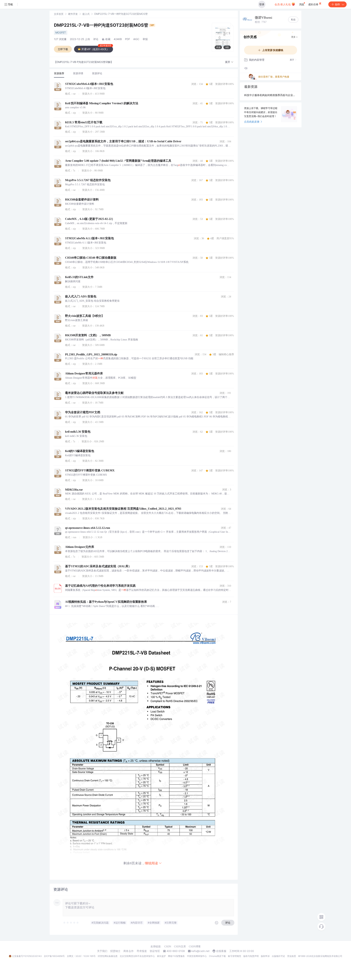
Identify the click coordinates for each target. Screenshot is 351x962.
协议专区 (155, 951)
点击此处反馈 (251, 121)
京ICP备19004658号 (54, 956)
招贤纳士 (115, 951)
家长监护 (161, 956)
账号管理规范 (234, 956)
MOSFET (60, 32)
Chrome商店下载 (217, 956)
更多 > (294, 36)
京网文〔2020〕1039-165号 (81, 956)
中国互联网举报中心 (197, 956)
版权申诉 (265, 956)
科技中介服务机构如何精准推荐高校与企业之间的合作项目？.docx (270, 95)
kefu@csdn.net (200, 951)
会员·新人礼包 (283, 4)
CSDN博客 (195, 946)
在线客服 (221, 951)
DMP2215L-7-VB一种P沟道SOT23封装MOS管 (101, 25)
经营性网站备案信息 (108, 956)
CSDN (167, 946)
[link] (58, 13)
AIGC (136, 39)
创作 (337, 4)
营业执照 (291, 956)
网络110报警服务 (176, 956)
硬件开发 (73, 13)
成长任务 (313, 4)
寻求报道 (142, 951)
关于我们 (102, 951)
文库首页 (58, 13)
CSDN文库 (180, 946)
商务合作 (128, 951)
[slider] (71, 923)
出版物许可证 (278, 956)
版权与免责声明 (251, 956)
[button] (229, 62)
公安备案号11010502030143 (27, 956)
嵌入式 (86, 13)
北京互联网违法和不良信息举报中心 (137, 956)
